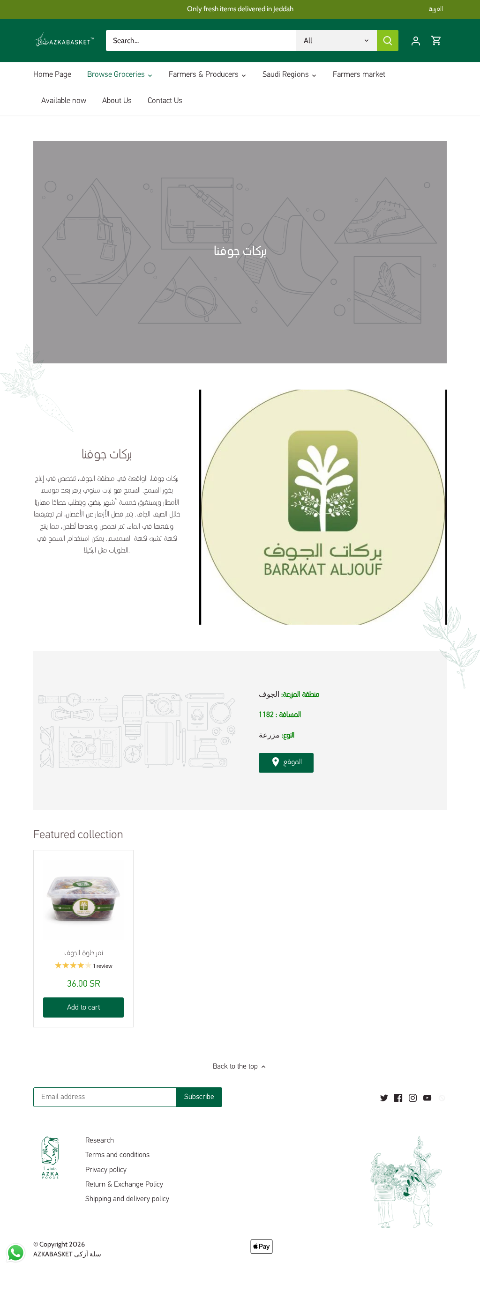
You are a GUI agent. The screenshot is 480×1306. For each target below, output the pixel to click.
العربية (435, 9)
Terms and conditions (117, 1155)
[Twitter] (384, 1098)
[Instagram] (413, 1098)
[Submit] (387, 40)
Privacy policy (106, 1170)
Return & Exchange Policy (124, 1184)
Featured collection (78, 835)
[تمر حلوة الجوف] (83, 900)
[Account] (415, 40)
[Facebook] (398, 1098)
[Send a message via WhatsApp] (16, 1253)
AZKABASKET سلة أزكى (67, 1254)
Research (99, 1140)
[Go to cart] (436, 40)
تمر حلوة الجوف (83, 953)
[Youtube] (427, 1098)
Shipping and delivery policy (127, 1199)
